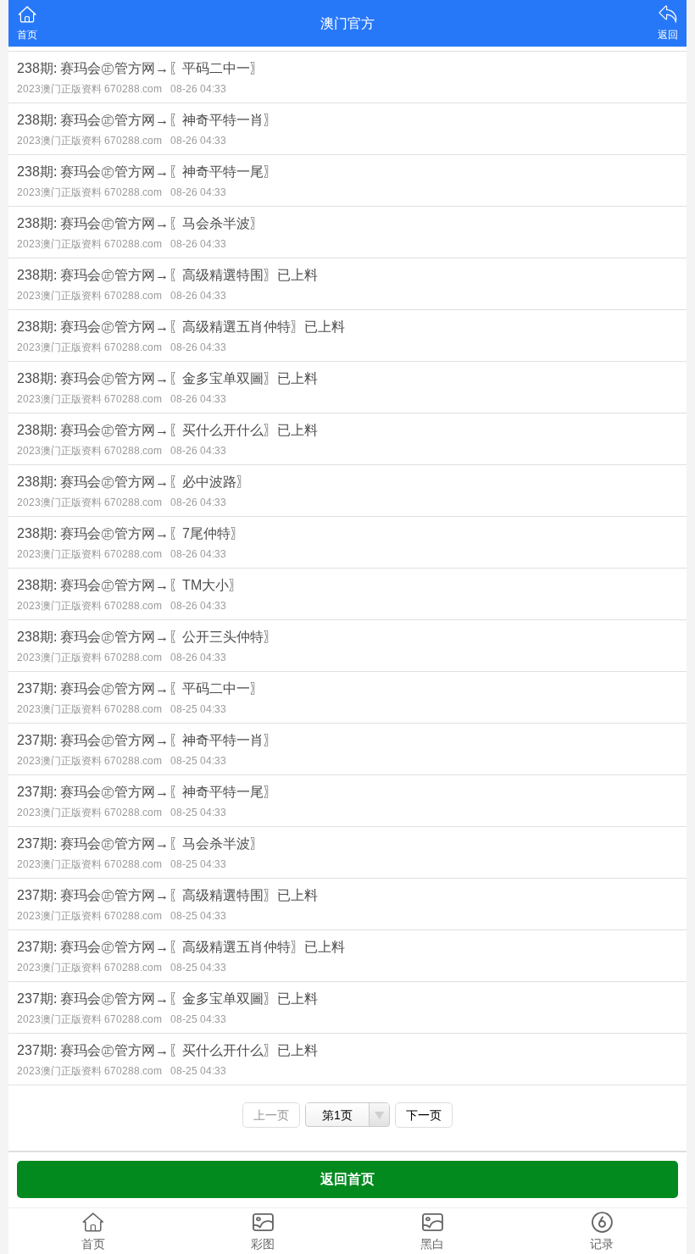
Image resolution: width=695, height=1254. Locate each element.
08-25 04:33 (198, 709)
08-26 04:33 (198, 89)
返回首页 (347, 1179)
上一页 (271, 1115)
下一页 (424, 1115)
